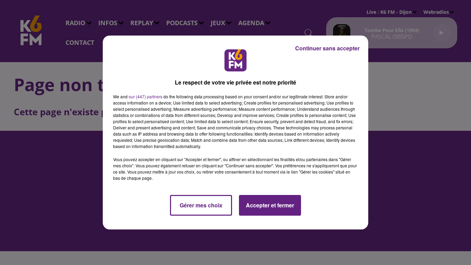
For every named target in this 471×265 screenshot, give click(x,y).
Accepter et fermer (270, 205)
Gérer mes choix (201, 205)
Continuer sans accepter (327, 48)
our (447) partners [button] (145, 96)
